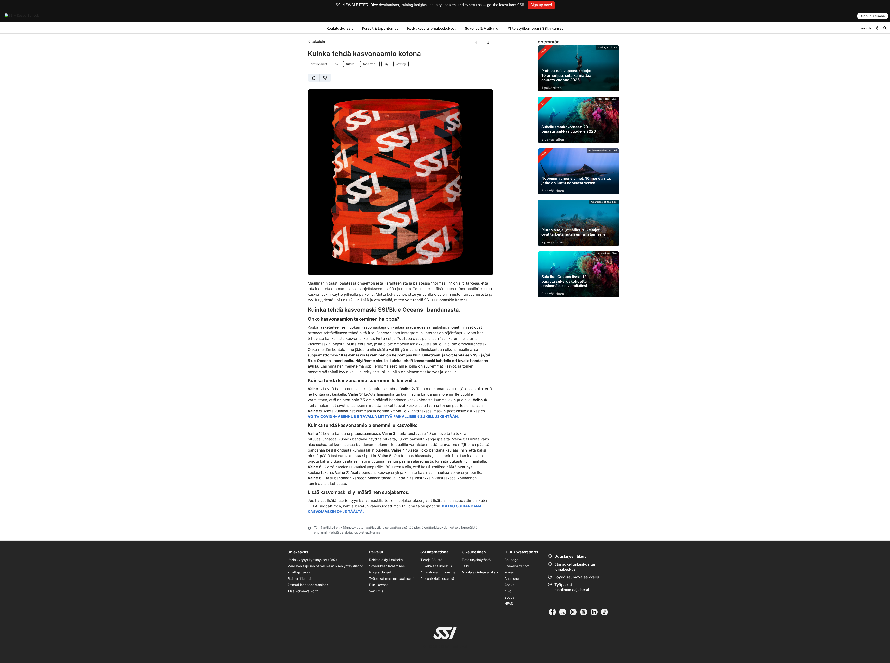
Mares (509, 572)
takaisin (318, 41)
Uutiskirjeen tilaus (570, 556)
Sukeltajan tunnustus (436, 566)
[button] (541, 5)
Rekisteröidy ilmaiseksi (386, 560)
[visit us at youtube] (585, 612)
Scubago (511, 560)
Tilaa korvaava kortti (302, 591)
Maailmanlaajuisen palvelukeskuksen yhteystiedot (325, 566)
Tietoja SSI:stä (431, 560)
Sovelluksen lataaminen (387, 566)
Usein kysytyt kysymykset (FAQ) (312, 560)
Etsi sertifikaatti (299, 578)
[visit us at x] (564, 612)
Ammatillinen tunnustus (437, 572)
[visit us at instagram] (575, 612)
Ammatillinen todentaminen (307, 585)
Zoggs (509, 597)
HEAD (509, 603)
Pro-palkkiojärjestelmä (437, 578)
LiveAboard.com (517, 566)
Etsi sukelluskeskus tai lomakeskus (574, 567)
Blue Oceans (378, 585)
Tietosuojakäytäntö (476, 560)
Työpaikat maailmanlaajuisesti (571, 587)
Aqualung (512, 578)
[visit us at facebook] (554, 612)
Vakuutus (376, 591)
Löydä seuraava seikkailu (576, 577)
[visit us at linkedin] (596, 612)
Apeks (509, 585)
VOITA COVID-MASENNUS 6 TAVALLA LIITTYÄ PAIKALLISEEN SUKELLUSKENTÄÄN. (383, 416)
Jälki (465, 566)
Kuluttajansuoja (298, 572)
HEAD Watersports (521, 552)
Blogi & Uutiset (380, 572)
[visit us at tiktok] (606, 612)
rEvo (508, 591)
